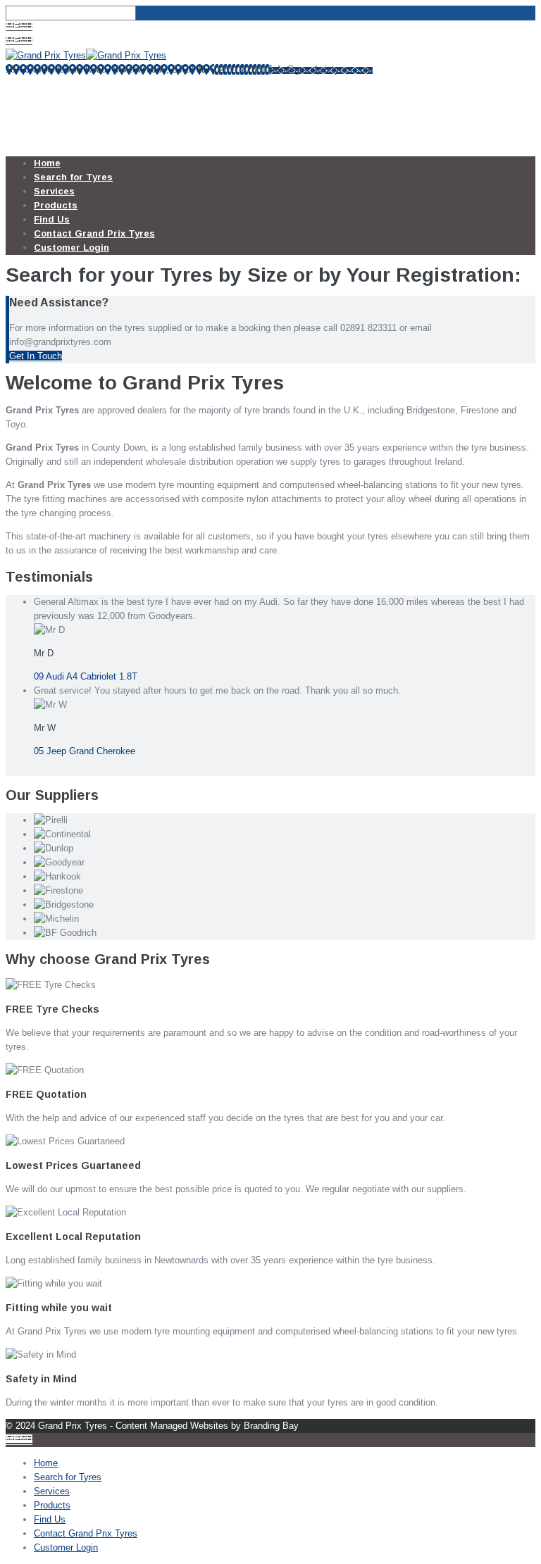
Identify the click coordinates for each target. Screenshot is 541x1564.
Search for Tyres (73, 177)
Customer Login (71, 247)
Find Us (52, 219)
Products (55, 205)
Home (47, 163)
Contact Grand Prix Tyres (94, 233)
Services (54, 191)
